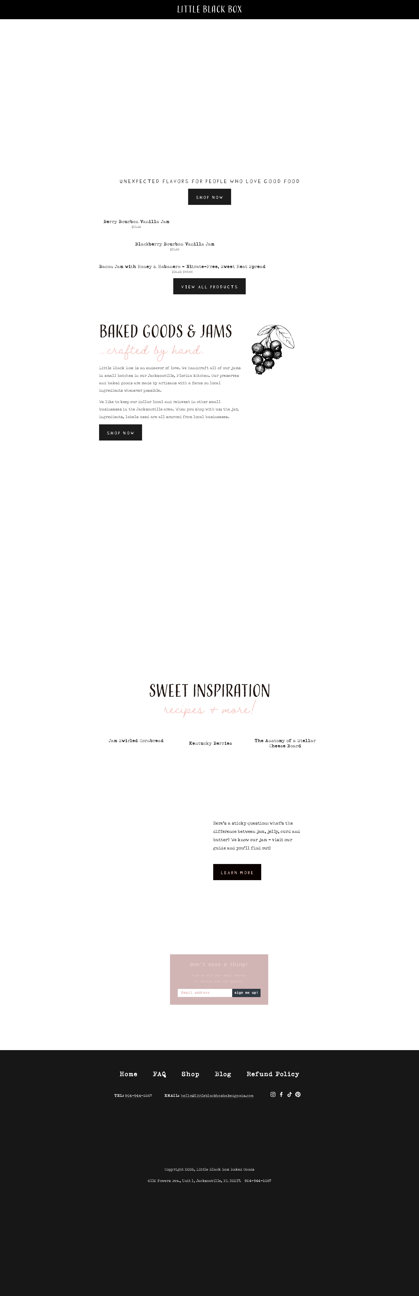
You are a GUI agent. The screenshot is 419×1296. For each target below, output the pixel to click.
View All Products (209, 286)
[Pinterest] (298, 1094)
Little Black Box (209, 9)
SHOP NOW (210, 196)
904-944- (134, 1096)
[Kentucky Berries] (211, 734)
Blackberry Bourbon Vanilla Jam (175, 244)
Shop (42, 20)
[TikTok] (289, 1094)
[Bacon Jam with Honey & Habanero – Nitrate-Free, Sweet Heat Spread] (182, 259)
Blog (93, 20)
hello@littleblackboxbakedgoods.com (217, 1096)
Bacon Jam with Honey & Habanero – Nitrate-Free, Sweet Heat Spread (182, 266)
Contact (116, 20)
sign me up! (246, 993)
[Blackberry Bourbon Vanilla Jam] (174, 236)
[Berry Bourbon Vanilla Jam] (136, 214)
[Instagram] (273, 1094)
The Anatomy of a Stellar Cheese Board (285, 743)
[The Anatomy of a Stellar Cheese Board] (285, 733)
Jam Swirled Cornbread (136, 740)
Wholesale (68, 20)
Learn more (237, 872)
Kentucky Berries (210, 743)
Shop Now (120, 432)
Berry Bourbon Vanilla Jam (136, 221)
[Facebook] (281, 1094)
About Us (18, 20)
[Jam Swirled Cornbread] (136, 733)
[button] (312, 726)
